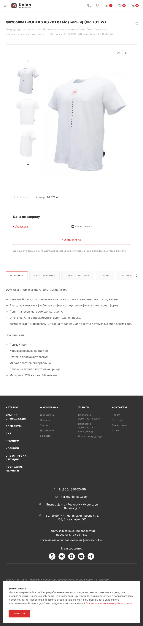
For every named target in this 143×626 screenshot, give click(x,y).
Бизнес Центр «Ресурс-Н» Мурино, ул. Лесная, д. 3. (72, 506)
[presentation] (28, 60)
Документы (47, 430)
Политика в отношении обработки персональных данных (71, 532)
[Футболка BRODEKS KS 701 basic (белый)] (86, 123)
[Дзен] (71, 556)
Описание (16, 275)
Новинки (12, 448)
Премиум (12, 440)
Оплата (105, 275)
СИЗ (8, 433)
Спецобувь (14, 426)
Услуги (83, 407)
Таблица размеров (78, 275)
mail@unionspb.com (74, 496)
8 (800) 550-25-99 (72, 489)
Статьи (44, 425)
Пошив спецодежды (90, 436)
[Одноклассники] (52, 556)
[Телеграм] (91, 556)
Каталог (12, 407)
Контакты (119, 407)
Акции (115, 430)
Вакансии (45, 435)
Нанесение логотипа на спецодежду (85, 427)
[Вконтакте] (61, 556)
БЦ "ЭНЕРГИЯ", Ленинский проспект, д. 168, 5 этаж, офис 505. (72, 517)
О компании (49, 407)
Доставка (127, 275)
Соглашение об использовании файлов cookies (71, 540)
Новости (45, 420)
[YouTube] (81, 556)
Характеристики (44, 275)
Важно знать (119, 425)
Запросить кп (140, 30)
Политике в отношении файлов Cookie (109, 603)
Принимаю (19, 613)
